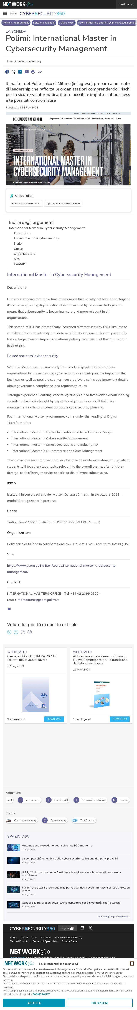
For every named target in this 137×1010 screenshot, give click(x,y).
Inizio (18, 243)
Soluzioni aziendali (44, 22)
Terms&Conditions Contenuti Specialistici (34, 941)
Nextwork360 (17, 957)
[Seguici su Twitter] (90, 928)
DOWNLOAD (54, 719)
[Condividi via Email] (26, 72)
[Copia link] (39, 72)
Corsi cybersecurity (29, 61)
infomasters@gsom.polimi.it (38, 600)
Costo (18, 249)
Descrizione (22, 233)
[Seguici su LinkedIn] (82, 928)
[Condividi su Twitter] (13, 72)
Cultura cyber (66, 22)
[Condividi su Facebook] (7, 72)
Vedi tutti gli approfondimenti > (114, 916)
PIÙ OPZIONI (100, 1003)
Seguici (65, 928)
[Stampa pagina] (33, 72)
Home (9, 61)
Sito (17, 259)
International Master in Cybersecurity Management (47, 228)
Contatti (20, 264)
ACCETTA (34, 1003)
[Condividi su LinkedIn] (20, 72)
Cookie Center (70, 941)
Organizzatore (24, 254)
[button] (10, 14)
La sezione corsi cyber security (36, 238)
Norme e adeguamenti (15, 22)
